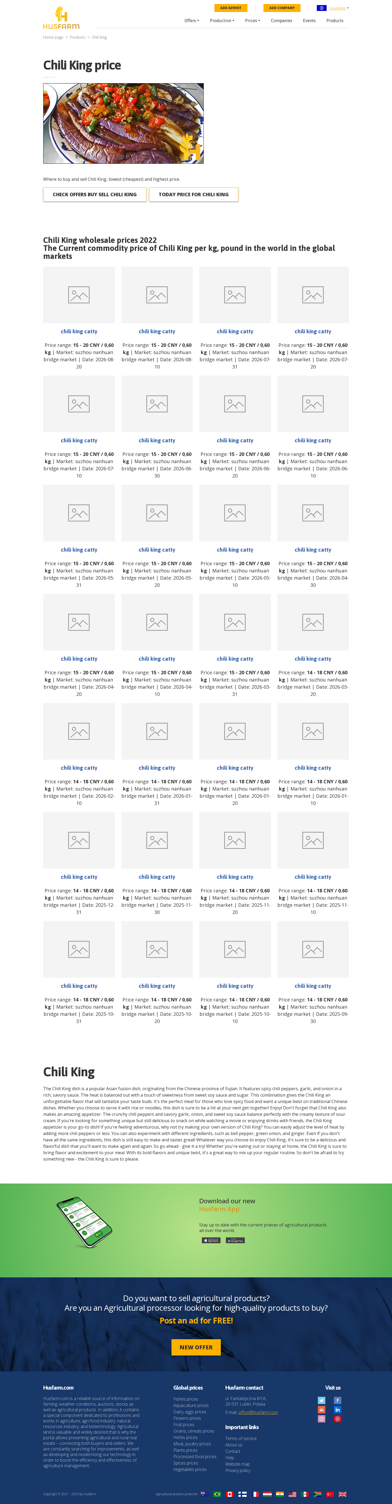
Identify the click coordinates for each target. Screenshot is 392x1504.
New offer (196, 1347)
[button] (333, 8)
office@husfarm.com (258, 1412)
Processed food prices (195, 1456)
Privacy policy (237, 1470)
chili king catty (79, 331)
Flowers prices (187, 1418)
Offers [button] (190, 20)
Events (309, 20)
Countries (337, 8)
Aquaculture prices (191, 1405)
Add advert (231, 8)
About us (233, 1445)
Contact (232, 1451)
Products (334, 20)
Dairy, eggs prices (189, 1412)
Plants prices (185, 1450)
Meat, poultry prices (192, 1444)
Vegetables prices (190, 1469)
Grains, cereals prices (193, 1431)
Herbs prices (185, 1437)
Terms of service (241, 1438)
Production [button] (220, 20)
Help (229, 1458)
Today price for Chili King (194, 194)
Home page (53, 37)
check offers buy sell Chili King (95, 194)
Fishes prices (185, 1399)
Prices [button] (251, 20)
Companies (281, 20)
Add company (282, 8)
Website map (237, 1464)
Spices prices (185, 1463)
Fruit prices (183, 1424)
